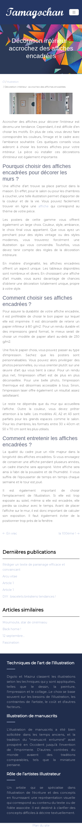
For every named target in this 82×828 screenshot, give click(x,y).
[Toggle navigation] (74, 12)
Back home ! (12, 629)
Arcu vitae (10, 576)
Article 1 (8, 583)
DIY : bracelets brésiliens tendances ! (29, 596)
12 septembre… (14, 636)
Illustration (13, 81)
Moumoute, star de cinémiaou (25, 622)
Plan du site (41, 825)
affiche (43, 206)
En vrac (11, 533)
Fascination (11, 642)
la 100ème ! (67, 533)
